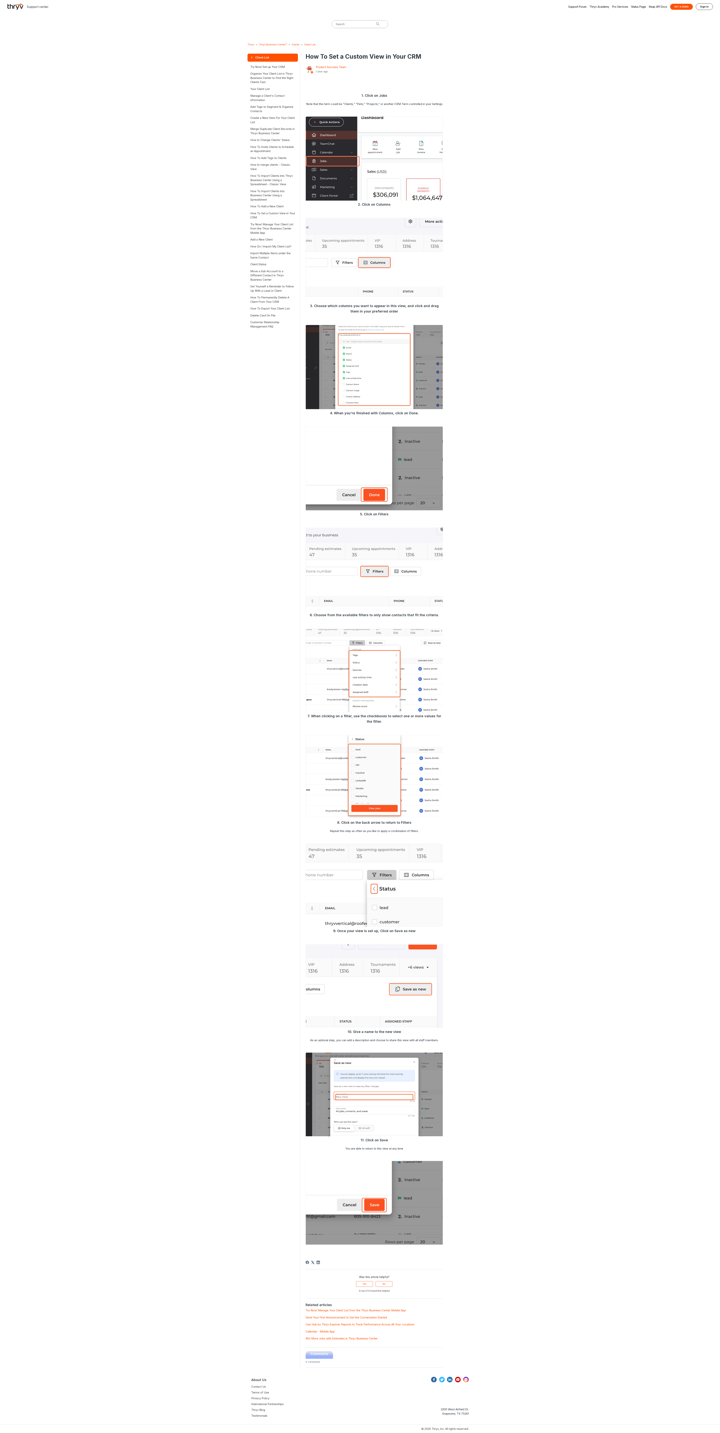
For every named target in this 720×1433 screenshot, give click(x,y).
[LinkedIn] (318, 1262)
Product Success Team (331, 67)
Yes (364, 1283)
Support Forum (577, 6)
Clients (296, 44)
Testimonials (259, 1415)
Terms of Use (260, 1392)
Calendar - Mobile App (320, 1331)
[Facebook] (307, 1262)
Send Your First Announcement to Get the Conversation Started (346, 1317)
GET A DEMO (681, 6)
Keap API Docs (658, 6)
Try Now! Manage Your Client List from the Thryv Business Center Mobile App (356, 1310)
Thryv (251, 44)
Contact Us (258, 1386)
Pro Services (620, 6)
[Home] (15, 6)
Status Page (638, 6)
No (384, 1283)
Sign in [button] (704, 6)
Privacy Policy (260, 1398)
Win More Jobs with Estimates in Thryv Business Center (342, 1338)
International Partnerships (267, 1404)
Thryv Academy (599, 6)
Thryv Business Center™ (273, 44)
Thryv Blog (258, 1410)
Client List (310, 44)
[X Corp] (312, 1262)
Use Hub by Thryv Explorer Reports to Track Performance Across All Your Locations (360, 1324)
